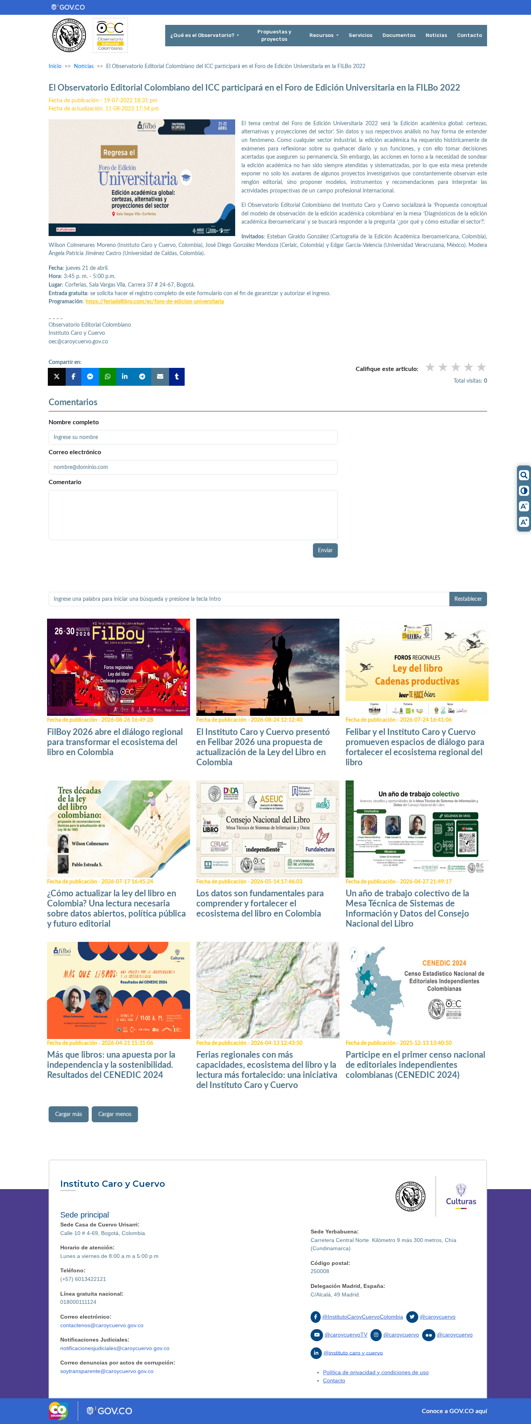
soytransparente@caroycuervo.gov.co (107, 1371)
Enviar (325, 550)
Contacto (334, 1380)
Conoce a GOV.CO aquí (454, 1411)
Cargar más (68, 1114)
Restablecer (468, 599)
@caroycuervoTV (346, 1334)
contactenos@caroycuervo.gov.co (101, 1325)
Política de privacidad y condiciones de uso (376, 1372)
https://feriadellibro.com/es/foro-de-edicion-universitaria (155, 301)
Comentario (65, 482)
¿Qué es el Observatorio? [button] (203, 35)
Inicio (55, 66)
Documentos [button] (399, 35)
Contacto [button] (469, 35)
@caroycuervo (438, 1317)
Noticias (84, 66)
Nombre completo (74, 422)
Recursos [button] (322, 35)
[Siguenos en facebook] (316, 1317)
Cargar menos (114, 1114)
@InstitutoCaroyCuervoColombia (362, 1317)
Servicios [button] (360, 35)
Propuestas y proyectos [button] (274, 35)
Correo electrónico (75, 452)
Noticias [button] (436, 35)
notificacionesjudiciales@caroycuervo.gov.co (114, 1348)
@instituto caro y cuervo (353, 1352)
